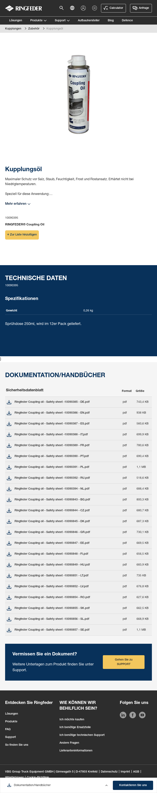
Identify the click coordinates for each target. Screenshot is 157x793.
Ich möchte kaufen (71, 719)
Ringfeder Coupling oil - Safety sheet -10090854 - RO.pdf (52, 597)
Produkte (36, 20)
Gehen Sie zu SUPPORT (123, 662)
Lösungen (15, 20)
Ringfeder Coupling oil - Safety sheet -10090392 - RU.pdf (52, 478)
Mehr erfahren (15, 204)
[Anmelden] (84, 8)
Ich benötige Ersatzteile (75, 727)
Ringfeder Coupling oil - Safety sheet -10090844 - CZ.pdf (52, 510)
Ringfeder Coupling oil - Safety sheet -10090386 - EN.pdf (52, 413)
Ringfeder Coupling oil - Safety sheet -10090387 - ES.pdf (52, 423)
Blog (111, 20)
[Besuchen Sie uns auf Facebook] (132, 716)
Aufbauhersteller (89, 20)
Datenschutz (109, 771)
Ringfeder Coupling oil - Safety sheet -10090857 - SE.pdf (52, 630)
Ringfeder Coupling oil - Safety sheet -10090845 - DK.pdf (52, 521)
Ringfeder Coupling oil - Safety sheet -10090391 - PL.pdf (52, 467)
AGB (136, 771)
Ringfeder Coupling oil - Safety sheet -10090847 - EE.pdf (52, 543)
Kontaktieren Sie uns (133, 785)
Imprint (125, 771)
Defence (127, 20)
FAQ (8, 729)
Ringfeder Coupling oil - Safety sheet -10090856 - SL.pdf (52, 619)
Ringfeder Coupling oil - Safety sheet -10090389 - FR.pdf (52, 445)
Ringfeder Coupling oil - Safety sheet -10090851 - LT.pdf (51, 575)
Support (60, 20)
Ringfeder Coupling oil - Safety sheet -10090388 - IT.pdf (51, 434)
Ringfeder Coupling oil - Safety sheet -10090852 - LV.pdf (52, 586)
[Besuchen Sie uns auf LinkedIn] (123, 716)
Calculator (116, 8)
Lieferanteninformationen (75, 750)
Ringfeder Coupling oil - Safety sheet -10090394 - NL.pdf (52, 489)
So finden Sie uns (16, 745)
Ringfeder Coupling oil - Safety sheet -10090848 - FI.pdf (51, 554)
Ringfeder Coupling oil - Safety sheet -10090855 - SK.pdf (52, 608)
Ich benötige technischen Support (82, 735)
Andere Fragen (69, 743)
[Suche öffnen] (63, 8)
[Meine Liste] (94, 8)
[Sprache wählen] (73, 8)
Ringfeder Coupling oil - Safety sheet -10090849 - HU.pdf (52, 564)
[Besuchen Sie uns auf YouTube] (142, 716)
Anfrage (144, 8)
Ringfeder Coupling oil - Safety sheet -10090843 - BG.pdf (52, 499)
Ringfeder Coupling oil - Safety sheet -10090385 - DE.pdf (52, 402)
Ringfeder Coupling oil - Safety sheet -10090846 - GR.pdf (52, 532)
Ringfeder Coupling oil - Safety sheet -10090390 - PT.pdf (52, 456)
